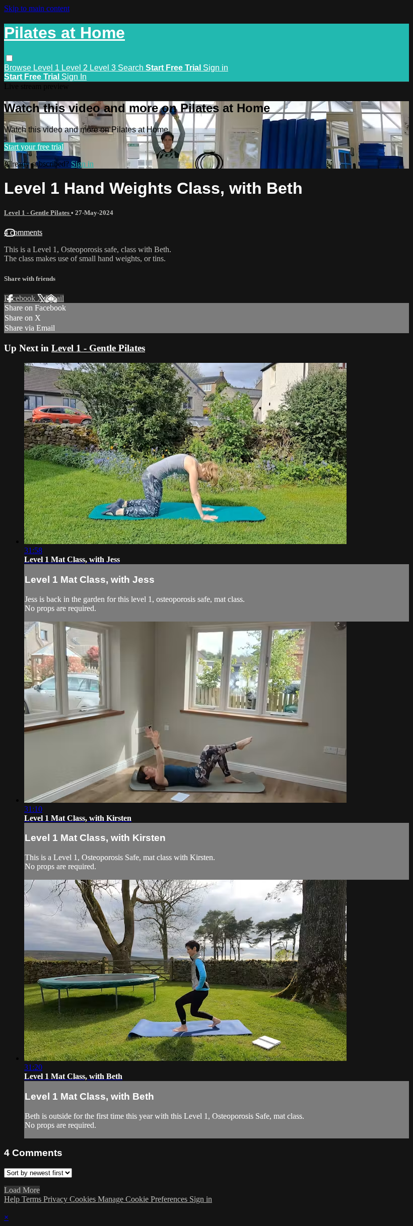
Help (13, 1199)
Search (132, 67)
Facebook (20, 298)
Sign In (74, 76)
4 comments (23, 232)
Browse (18, 67)
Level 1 (47, 67)
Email (54, 298)
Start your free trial (33, 146)
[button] (9, 58)
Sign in (215, 67)
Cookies (84, 1199)
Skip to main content (37, 8)
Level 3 (104, 67)
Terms (32, 1199)
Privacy (56, 1199)
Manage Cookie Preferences (143, 1199)
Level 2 (75, 67)
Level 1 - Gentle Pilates (37, 212)
